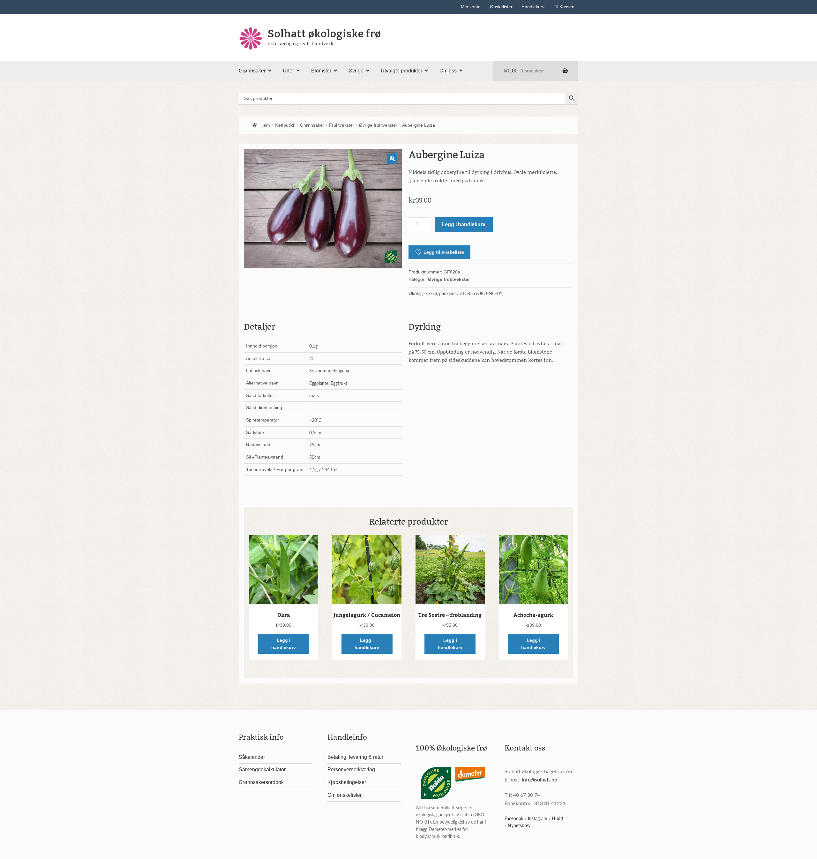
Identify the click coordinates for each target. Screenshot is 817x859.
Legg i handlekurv (463, 224)
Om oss (448, 70)
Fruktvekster (341, 125)
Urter (288, 70)
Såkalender (252, 757)
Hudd (557, 818)
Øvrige (356, 70)
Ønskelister (501, 6)
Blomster (321, 70)
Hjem (264, 125)
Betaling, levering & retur (355, 757)
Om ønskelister (344, 795)
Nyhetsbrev (519, 825)
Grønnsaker (252, 70)
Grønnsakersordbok (261, 782)
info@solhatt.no (539, 779)
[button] (392, 158)
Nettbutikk (285, 125)
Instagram (537, 818)
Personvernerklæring (351, 769)
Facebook (514, 818)
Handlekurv (532, 6)
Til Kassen (564, 6)
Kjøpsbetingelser (346, 782)
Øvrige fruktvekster (378, 125)
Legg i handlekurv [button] (283, 644)
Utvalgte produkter (401, 70)
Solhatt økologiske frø (324, 34)
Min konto (471, 6)
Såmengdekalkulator (262, 769)
